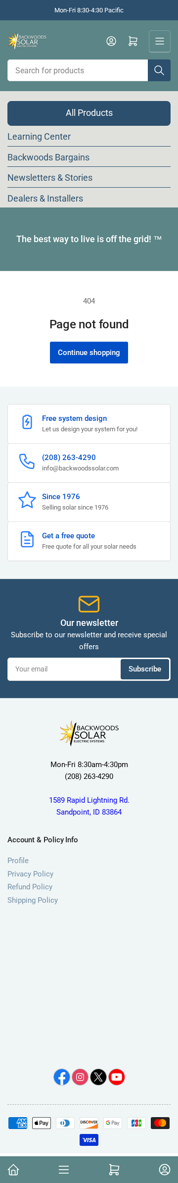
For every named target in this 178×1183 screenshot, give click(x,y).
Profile (18, 860)
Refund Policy (29, 886)
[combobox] (89, 70)
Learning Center (39, 136)
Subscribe (145, 669)
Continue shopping (89, 352)
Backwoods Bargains (48, 157)
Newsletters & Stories (49, 177)
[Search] (159, 70)
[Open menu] (160, 41)
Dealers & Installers (45, 198)
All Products (89, 112)
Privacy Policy (30, 874)
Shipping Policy (32, 900)
